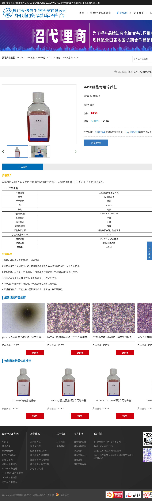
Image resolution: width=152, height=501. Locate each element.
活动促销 (61, 446)
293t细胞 (30, 57)
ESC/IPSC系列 (9, 455)
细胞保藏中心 (80, 455)
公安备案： (50, 495)
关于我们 (138, 13)
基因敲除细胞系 (9, 463)
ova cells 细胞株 (9, 468)
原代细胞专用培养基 (39, 455)
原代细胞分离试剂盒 (39, 463)
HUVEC (20, 57)
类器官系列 (7, 459)
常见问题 (78, 450)
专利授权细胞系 (9, 477)
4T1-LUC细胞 (53, 57)
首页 (81, 13)
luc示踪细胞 (7, 450)
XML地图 (65, 495)
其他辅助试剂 (36, 468)
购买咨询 (96, 142)
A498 (89, 181)
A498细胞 (6, 181)
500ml (95, 121)
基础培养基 (35, 441)
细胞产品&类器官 (100, 13)
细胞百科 (78, 459)
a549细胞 (40, 57)
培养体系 (122, 13)
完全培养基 (35, 446)
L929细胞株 (67, 57)
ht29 (76, 57)
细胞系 (5, 441)
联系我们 (61, 441)
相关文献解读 (80, 463)
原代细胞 (6, 446)
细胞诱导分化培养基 (39, 459)
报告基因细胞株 (9, 481)
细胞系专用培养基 (38, 450)
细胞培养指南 (80, 446)
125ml (105, 121)
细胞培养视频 (80, 441)
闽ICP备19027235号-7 (34, 495)
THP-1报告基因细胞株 (12, 472)
